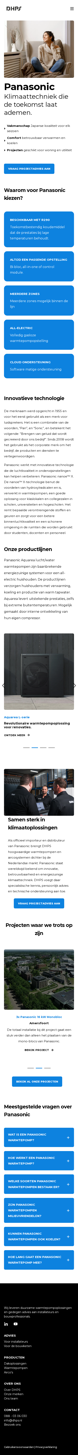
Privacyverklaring (46, 1447)
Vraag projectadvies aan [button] (29, 168)
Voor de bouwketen (18, 1346)
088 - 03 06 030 (15, 1416)
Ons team (11, 1398)
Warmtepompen (16, 1368)
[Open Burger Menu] (72, 8)
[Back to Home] (14, 8)
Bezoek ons (12, 1424)
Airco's (8, 1372)
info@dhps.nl (13, 1420)
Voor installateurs (16, 1341)
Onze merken (13, 1394)
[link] (39, 685)
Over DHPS (12, 1390)
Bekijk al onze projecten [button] (37, 1081)
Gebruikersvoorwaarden (19, 1447)
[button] (26, 747)
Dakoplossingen (15, 1363)
